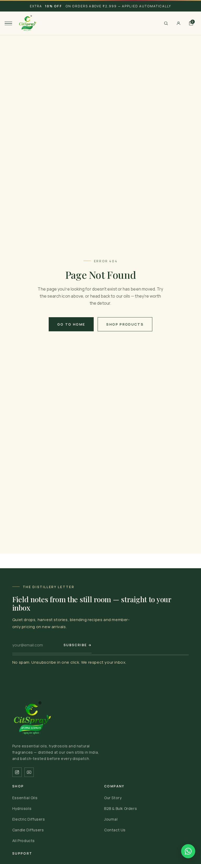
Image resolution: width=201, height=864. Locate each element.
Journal (111, 819)
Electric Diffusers (28, 819)
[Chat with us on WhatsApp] (188, 851)
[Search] (166, 23)
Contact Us (115, 829)
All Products (23, 840)
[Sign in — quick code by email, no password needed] (178, 23)
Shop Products (124, 324)
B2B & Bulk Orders (120, 808)
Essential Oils (24, 797)
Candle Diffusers (28, 829)
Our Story (112, 797)
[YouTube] (29, 772)
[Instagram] (17, 772)
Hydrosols (21, 808)
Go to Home (71, 324)
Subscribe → (78, 645)
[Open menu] (8, 23)
